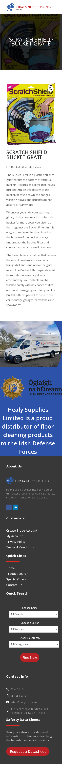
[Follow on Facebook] (9, 507)
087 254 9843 (18, 695)
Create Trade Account (21, 530)
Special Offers (16, 579)
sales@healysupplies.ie (23, 702)
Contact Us (14, 585)
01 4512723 (17, 689)
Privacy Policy (15, 542)
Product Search (17, 574)
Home (10, 568)
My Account (14, 536)
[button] (51, 89)
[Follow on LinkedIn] (15, 507)
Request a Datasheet (28, 751)
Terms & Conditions (20, 547)
